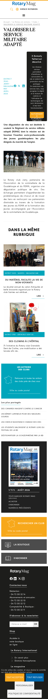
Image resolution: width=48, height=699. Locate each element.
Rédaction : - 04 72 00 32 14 (17, 592)
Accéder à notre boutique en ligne (17, 641)
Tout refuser (35, 677)
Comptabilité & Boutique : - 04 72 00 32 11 (22, 608)
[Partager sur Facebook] (15, 86)
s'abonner (20, 558)
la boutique (22, 545)
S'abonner (14, 505)
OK (35, 624)
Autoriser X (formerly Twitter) (37, 115)
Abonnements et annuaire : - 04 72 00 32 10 (23, 599)
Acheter (13, 502)
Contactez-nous (18, 585)
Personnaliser (24, 685)
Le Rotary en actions (21, 22)
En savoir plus (21, 658)
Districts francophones (25, 661)
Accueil (7, 22)
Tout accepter (14, 677)
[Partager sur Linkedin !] (24, 86)
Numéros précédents (20, 508)
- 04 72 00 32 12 (17, 604)
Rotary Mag (24, 4)
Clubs (34, 22)
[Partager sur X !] (19, 86)
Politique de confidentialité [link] (24, 694)
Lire (39, 296)
